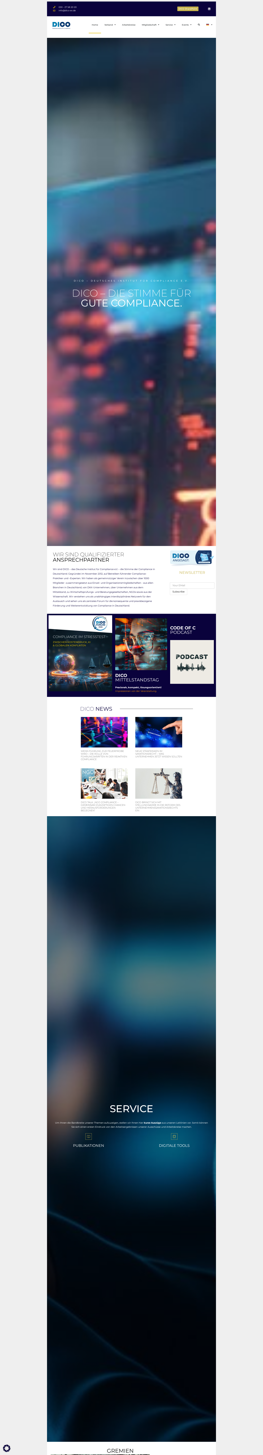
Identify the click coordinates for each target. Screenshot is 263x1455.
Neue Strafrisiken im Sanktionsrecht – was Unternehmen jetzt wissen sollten (158, 754)
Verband (108, 25)
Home (95, 25)
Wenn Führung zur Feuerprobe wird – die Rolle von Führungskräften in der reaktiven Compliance (104, 755)
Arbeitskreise (128, 25)
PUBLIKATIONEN (88, 1145)
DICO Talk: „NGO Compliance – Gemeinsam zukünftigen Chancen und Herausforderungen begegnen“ (103, 806)
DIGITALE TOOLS (174, 1145)
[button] (6, 1448)
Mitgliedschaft (149, 25)
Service (169, 25)
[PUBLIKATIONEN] (88, 1136)
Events (185, 25)
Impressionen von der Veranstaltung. (136, 691)
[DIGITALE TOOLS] (174, 1136)
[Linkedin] (209, 9)
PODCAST (183, 630)
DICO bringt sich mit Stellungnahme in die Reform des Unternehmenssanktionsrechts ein (157, 806)
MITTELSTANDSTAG (137, 677)
